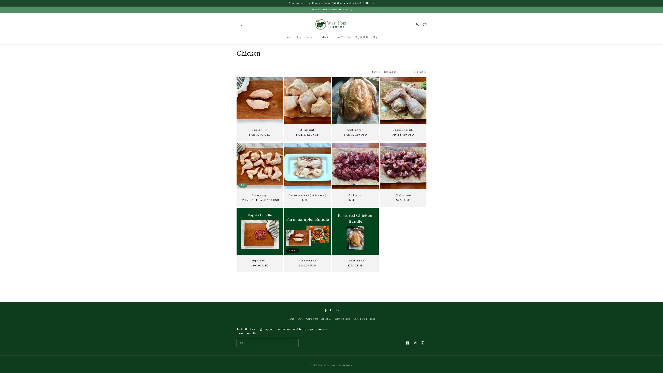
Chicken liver (355, 195)
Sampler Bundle (307, 260)
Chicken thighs (307, 129)
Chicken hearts (403, 195)
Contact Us (312, 319)
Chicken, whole (355, 129)
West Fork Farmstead (326, 365)
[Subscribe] (295, 343)
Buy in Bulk (360, 319)
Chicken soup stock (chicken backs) (307, 195)
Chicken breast (259, 129)
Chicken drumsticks (403, 129)
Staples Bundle (259, 260)
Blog (372, 319)
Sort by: (376, 72)
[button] (240, 24)
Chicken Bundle (355, 260)
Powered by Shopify (344, 365)
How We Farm (342, 319)
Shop (300, 319)
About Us (326, 319)
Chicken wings (259, 195)
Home (291, 319)
